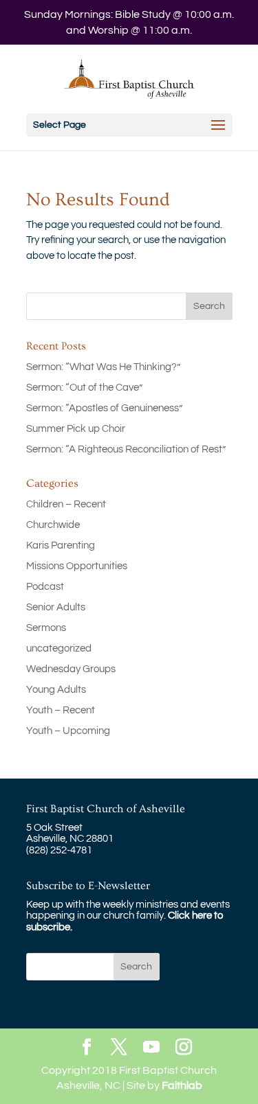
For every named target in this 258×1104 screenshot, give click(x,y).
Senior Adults (55, 607)
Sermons (46, 628)
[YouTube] (151, 1048)
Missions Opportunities (76, 566)
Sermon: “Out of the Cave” (84, 387)
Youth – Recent (60, 710)
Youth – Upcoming (68, 731)
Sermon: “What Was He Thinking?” (103, 367)
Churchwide (53, 525)
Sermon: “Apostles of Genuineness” (104, 408)
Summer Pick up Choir (75, 429)
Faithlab (182, 1085)
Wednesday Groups (71, 669)
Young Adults (56, 690)
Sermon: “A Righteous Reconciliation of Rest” (126, 449)
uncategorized (59, 648)
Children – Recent (66, 504)
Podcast (45, 587)
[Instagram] (183, 1048)
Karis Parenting (60, 545)
